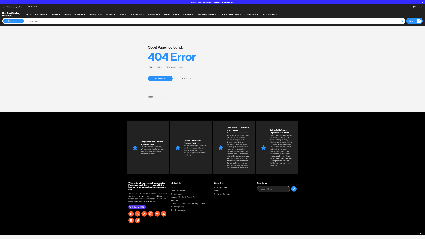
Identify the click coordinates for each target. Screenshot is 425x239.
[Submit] (294, 189)
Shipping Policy (177, 207)
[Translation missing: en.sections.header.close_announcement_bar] (422, 2)
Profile (217, 191)
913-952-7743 (32, 7)
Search (174, 187)
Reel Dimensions (178, 210)
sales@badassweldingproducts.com (14, 7)
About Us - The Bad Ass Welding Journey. (188, 203)
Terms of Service (178, 191)
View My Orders (220, 187)
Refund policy (177, 194)
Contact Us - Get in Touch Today (184, 197)
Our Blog (174, 200)
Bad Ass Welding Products (11, 14)
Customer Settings (222, 194)
